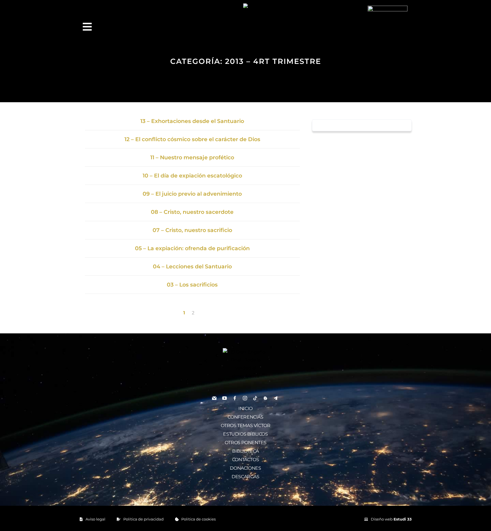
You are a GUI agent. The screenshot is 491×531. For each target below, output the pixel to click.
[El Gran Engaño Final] (387, 25)
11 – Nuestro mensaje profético (192, 157)
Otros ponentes (245, 442)
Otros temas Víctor (246, 425)
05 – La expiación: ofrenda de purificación (192, 248)
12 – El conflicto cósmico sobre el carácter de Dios (192, 139)
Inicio (245, 408)
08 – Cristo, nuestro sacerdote (192, 212)
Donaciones (245, 468)
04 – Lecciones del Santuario (192, 266)
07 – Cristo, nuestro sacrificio (192, 230)
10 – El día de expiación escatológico (192, 175)
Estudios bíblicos (245, 434)
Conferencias (245, 417)
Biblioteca (245, 451)
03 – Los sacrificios (192, 284)
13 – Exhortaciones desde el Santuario (192, 121)
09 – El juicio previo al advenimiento (192, 194)
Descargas (245, 476)
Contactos (245, 459)
